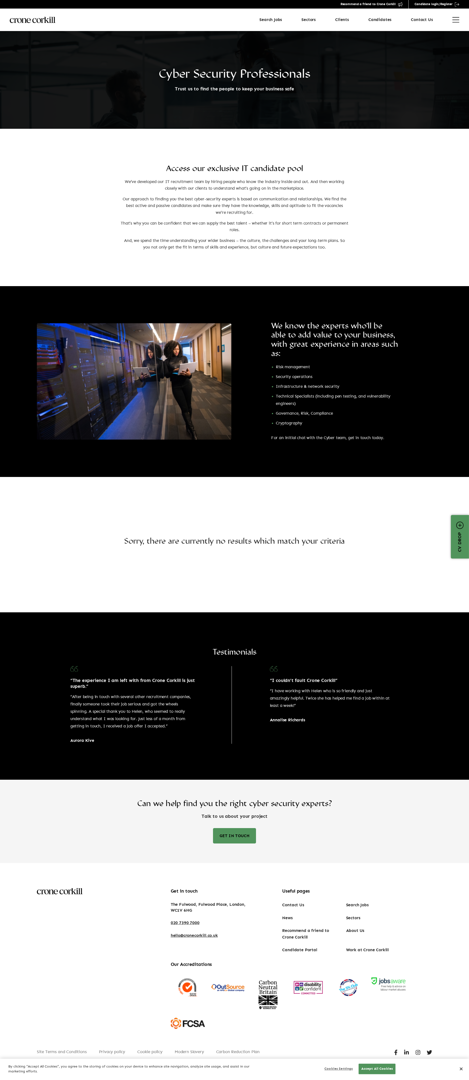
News (287, 918)
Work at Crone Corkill (367, 950)
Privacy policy (112, 1052)
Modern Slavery (189, 1052)
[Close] (461, 1069)
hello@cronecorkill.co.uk (194, 935)
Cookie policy (149, 1052)
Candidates (379, 20)
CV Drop (460, 542)
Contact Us (422, 20)
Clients (342, 20)
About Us (355, 931)
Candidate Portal (299, 950)
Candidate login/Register (433, 4)
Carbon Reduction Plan (238, 1052)
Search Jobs (270, 20)
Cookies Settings (338, 1069)
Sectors (308, 20)
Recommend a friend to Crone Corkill (368, 4)
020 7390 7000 (185, 923)
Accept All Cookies (377, 1069)
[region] (234, 1069)
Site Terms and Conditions (62, 1052)
